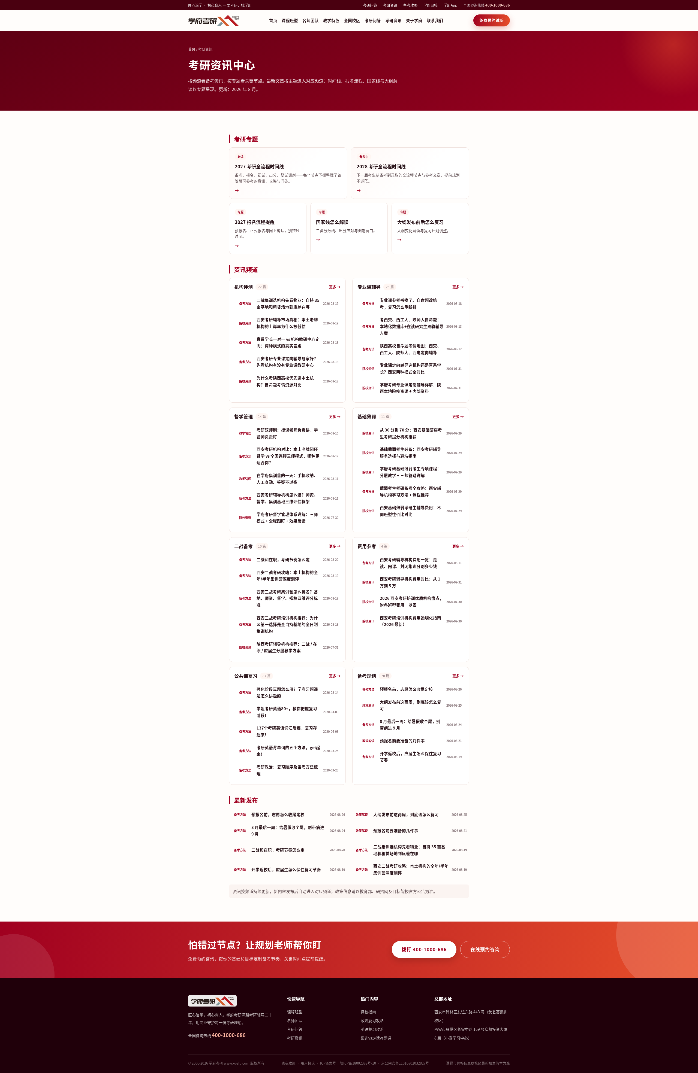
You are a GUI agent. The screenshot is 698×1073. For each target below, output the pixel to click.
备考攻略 (410, 5)
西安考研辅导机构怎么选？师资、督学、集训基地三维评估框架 (288, 498)
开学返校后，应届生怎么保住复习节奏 (412, 756)
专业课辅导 (369, 286)
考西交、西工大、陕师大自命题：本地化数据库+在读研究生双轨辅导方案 (412, 326)
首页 (273, 20)
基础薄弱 (366, 416)
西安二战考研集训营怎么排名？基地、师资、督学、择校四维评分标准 (288, 598)
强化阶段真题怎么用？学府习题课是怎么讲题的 (288, 692)
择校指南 (368, 1011)
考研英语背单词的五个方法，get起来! (288, 750)
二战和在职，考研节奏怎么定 (288, 559)
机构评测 (243, 286)
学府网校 (430, 5)
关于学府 (414, 20)
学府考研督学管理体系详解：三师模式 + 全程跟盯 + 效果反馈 (288, 517)
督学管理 (243, 416)
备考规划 (366, 675)
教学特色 (331, 20)
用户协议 (308, 1063)
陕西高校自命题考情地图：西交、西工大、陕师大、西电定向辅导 (412, 349)
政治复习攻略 (372, 1020)
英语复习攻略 (372, 1029)
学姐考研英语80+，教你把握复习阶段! (288, 712)
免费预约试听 (491, 20)
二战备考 (243, 546)
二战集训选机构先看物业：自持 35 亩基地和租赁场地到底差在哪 (288, 303)
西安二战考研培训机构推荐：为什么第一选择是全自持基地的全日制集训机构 (288, 624)
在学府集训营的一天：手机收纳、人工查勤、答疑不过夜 (288, 478)
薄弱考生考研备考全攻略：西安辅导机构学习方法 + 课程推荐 (412, 491)
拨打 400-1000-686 (424, 949)
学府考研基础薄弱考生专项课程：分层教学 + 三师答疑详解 (412, 472)
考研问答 (370, 5)
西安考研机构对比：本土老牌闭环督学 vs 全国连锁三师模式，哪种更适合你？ (288, 455)
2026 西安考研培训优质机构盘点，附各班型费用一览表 (412, 601)
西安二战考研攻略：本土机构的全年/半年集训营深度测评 (288, 575)
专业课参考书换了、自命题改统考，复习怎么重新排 (412, 303)
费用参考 (366, 546)
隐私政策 (288, 1063)
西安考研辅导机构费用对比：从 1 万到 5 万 (412, 582)
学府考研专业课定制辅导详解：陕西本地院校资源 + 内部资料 (412, 388)
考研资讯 (390, 5)
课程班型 (290, 20)
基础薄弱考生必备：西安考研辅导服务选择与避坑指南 (412, 452)
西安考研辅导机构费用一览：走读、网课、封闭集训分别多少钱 (412, 563)
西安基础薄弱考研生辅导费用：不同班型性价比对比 (412, 510)
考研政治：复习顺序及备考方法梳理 (288, 770)
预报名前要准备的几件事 (412, 740)
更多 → (335, 286)
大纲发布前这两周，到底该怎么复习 (412, 705)
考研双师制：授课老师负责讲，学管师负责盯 (288, 433)
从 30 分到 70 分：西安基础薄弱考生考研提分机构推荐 (412, 433)
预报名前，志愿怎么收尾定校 (412, 689)
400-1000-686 (497, 5)
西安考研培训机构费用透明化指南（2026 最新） (412, 621)
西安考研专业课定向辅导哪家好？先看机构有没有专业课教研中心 (288, 361)
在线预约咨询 (485, 949)
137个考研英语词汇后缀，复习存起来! (288, 731)
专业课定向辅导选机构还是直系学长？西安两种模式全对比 (412, 368)
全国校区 (352, 20)
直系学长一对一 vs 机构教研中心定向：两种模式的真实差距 (288, 342)
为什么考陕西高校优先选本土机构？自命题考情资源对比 (288, 381)
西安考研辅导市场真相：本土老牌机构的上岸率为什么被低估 (288, 323)
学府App (450, 5)
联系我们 (435, 20)
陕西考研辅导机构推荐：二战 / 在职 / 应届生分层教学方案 (288, 647)
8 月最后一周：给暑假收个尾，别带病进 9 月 (412, 724)
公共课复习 (245, 675)
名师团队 (310, 20)
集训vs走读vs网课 (376, 1038)
